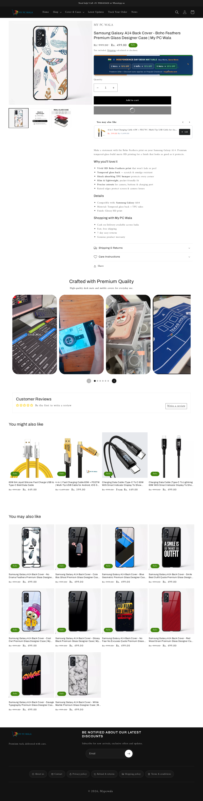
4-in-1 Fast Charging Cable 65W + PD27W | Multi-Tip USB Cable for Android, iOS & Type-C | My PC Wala (142, 129)
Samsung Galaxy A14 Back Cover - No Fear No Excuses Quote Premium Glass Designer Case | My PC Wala (123, 640)
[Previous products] (183, 122)
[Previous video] (89, 381)
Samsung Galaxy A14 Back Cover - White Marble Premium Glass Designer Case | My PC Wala (77, 704)
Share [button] (101, 266)
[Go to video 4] (103, 381)
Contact (58, 774)
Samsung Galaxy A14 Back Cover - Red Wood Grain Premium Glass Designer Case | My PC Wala (171, 640)
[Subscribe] (129, 753)
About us (39, 774)
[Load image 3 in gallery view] (61, 118)
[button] (57, 12)
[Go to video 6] (108, 381)
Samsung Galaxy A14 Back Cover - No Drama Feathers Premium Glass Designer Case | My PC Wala (30, 576)
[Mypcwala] (21, 733)
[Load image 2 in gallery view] (40, 118)
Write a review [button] (176, 406)
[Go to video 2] (97, 381)
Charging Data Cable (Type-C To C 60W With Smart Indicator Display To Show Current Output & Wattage (123, 484)
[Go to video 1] (95, 381)
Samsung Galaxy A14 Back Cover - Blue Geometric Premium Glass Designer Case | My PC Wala (124, 576)
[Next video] (114, 381)
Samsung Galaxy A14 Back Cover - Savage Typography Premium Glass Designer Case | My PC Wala (31, 704)
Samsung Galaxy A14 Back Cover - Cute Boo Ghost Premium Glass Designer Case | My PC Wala (77, 576)
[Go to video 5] (105, 381)
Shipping (111, 50)
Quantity (98, 80)
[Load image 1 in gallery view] (18, 118)
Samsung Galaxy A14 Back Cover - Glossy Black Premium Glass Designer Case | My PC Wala (77, 640)
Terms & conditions (161, 774)
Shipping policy (133, 774)
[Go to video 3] (100, 381)
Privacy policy (80, 774)
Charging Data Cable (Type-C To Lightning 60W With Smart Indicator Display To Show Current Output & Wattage (171, 484)
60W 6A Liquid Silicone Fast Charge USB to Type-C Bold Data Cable (31, 483)
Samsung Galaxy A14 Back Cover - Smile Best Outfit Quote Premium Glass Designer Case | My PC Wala (171, 576)
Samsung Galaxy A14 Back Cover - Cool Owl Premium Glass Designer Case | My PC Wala (30, 640)
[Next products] (189, 122)
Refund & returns (106, 774)
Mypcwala (106, 791)
